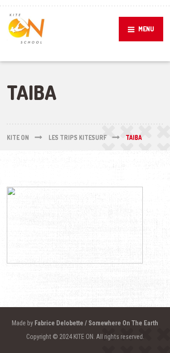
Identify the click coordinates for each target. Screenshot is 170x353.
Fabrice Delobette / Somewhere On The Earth (96, 323)
